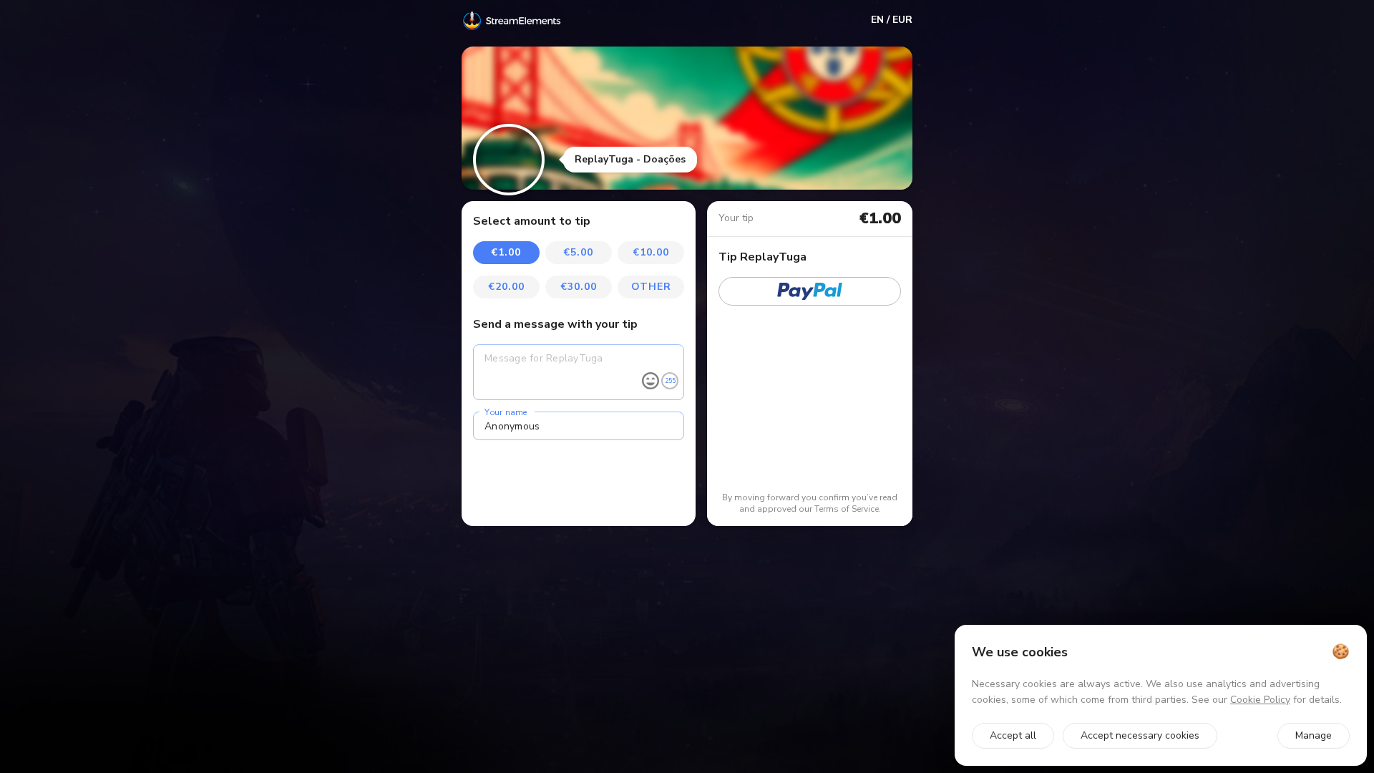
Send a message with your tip (555, 324)
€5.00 (578, 252)
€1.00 (506, 252)
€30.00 (579, 286)
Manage (1313, 735)
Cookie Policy (1260, 699)
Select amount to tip (531, 221)
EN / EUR (891, 19)
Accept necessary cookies (1140, 735)
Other (651, 286)
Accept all (1013, 735)
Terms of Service (846, 509)
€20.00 (507, 286)
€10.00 (651, 252)
